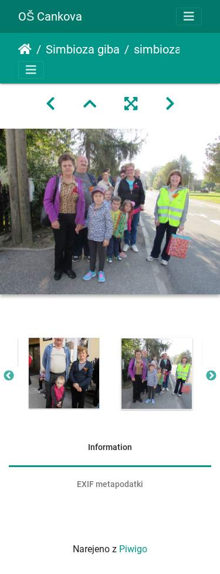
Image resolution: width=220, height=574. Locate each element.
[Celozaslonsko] (130, 104)
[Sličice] (89, 104)
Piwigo (133, 549)
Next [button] (211, 376)
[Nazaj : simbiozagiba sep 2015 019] (50, 104)
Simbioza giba (83, 49)
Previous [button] (9, 376)
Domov (25, 49)
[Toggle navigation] (189, 16)
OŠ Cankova (50, 16)
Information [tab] (110, 447)
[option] (64, 373)
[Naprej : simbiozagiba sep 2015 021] (170, 104)
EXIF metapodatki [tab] (110, 484)
